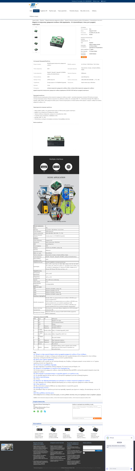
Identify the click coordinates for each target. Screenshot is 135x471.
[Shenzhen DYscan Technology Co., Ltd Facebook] (84, 453)
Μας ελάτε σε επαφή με (85, 10)
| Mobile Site (71, 467)
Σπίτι (31, 10)
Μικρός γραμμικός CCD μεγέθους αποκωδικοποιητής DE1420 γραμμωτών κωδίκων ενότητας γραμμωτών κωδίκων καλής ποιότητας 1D (40, 457)
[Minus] (131, 438)
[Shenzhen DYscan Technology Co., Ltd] (37, 5)
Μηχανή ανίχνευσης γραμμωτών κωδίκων (54, 20)
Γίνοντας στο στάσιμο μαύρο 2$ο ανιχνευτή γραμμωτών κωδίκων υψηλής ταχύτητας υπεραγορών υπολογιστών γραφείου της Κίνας (74, 452)
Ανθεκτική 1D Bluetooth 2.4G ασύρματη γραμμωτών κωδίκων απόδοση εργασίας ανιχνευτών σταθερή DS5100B (57, 457)
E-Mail (62, 467)
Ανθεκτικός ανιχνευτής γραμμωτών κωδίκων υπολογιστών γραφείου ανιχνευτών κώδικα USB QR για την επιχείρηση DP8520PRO (74, 463)
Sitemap (67, 467)
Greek (104, 1)
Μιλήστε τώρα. (96, 1)
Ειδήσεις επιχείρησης (35, 16)
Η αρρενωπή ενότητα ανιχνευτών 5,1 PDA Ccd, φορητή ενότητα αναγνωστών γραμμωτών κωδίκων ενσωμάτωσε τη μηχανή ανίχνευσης (40, 452)
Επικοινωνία (98, 418)
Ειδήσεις (94, 10)
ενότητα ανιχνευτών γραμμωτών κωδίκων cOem (82, 397)
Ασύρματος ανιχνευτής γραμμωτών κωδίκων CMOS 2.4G (56, 461)
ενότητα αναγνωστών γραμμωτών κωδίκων (45, 397)
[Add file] (107, 468)
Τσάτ (84, 57)
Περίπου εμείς (52, 10)
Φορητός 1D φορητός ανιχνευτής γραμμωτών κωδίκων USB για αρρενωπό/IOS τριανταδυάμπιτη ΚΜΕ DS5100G (57, 453)
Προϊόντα (36, 10)
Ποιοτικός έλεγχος (74, 10)
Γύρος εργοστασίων (63, 10)
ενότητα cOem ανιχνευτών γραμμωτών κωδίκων (63, 397)
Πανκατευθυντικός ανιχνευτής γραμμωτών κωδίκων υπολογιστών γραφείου (73, 448)
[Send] (131, 468)
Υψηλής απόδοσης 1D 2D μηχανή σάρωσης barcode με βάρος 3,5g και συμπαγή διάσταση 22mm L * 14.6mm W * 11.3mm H (39, 437)
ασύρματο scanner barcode (57, 442)
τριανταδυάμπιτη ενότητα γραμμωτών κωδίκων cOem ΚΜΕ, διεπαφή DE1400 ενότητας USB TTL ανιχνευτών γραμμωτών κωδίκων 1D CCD (40, 463)
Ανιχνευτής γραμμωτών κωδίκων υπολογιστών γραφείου (73, 443)
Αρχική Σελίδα (35, 20)
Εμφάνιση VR (43, 10)
